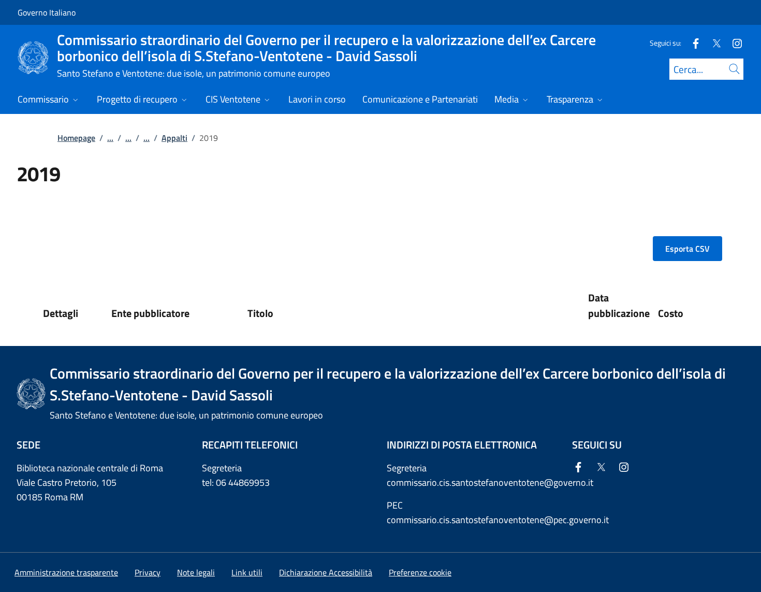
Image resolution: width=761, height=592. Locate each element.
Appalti (174, 138)
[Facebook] (691, 43)
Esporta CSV (687, 248)
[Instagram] (733, 43)
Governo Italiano (47, 12)
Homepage (76, 138)
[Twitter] (712, 43)
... (110, 138)
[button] (420, 572)
